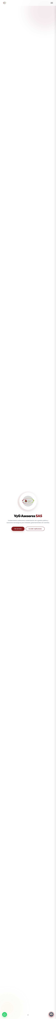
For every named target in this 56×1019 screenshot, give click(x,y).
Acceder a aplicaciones (35, 528)
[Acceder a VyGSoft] (28, 509)
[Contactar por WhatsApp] (4, 1014)
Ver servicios (18, 528)
